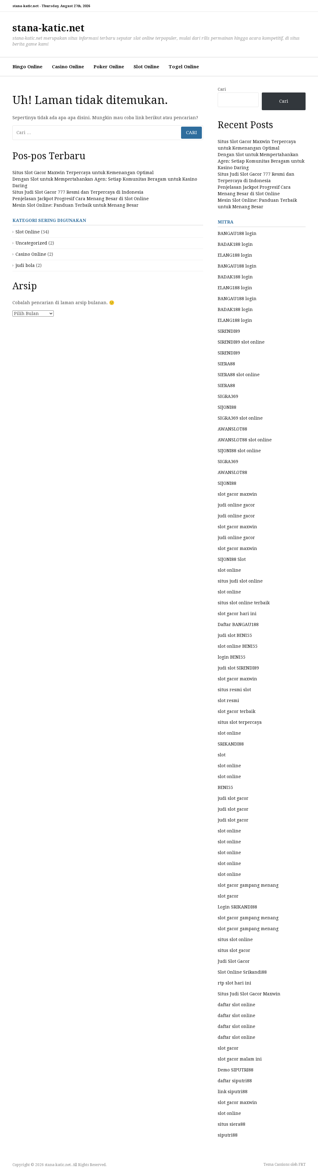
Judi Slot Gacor (234, 961)
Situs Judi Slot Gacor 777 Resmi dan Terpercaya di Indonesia (77, 192)
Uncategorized (31, 243)
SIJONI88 (227, 407)
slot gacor (228, 896)
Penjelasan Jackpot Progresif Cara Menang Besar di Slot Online (80, 198)
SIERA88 (226, 363)
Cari (222, 89)
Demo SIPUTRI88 (235, 1069)
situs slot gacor (234, 950)
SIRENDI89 (229, 331)
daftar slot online (236, 1004)
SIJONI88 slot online (239, 450)
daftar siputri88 (235, 1080)
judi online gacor (236, 504)
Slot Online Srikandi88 (242, 972)
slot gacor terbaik (236, 711)
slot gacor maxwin (237, 494)
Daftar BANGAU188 (238, 624)
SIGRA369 (228, 396)
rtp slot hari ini (234, 982)
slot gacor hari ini (237, 613)
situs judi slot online (240, 581)
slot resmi (228, 700)
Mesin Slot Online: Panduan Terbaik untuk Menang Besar (75, 205)
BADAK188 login (235, 244)
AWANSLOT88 (232, 428)
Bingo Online (27, 67)
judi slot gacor (233, 798)
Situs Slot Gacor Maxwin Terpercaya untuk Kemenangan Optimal (83, 172)
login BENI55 (231, 657)
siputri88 (228, 1135)
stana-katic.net (48, 28)
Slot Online (146, 67)
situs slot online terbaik (244, 602)
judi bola (25, 265)
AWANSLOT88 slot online (245, 439)
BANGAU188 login (237, 233)
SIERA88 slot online (239, 374)
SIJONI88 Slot (232, 559)
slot (221, 754)
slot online (229, 570)
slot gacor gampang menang (248, 885)
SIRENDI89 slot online (241, 342)
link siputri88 (233, 1091)
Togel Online (184, 67)
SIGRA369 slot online (240, 418)
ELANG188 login (235, 255)
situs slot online (235, 939)
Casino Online (68, 67)
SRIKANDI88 (231, 743)
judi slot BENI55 (235, 635)
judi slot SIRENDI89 (238, 667)
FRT (302, 1164)
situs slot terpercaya (240, 722)
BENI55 (225, 787)
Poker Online (108, 67)
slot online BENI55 (237, 646)
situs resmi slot (234, 689)
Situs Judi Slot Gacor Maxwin (249, 993)
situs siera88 (231, 1124)
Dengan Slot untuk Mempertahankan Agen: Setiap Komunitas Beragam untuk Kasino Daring (261, 161)
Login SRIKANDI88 (237, 906)
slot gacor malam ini (240, 1059)
